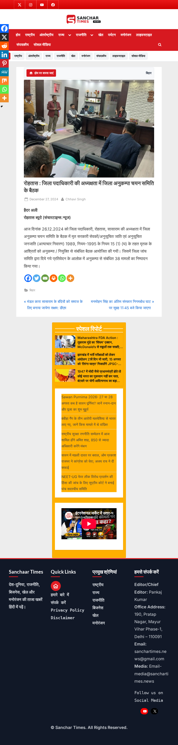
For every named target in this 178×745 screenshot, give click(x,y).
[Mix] (4, 80)
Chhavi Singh (76, 199)
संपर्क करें (58, 602)
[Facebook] (28, 278)
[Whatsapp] (62, 278)
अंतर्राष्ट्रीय (46, 35)
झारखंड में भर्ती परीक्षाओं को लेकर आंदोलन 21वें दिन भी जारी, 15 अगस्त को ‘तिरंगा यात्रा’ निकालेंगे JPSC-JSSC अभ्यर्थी (99, 359)
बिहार (149, 73)
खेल (100, 35)
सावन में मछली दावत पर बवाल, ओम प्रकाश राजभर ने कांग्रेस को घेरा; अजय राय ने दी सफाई (88, 461)
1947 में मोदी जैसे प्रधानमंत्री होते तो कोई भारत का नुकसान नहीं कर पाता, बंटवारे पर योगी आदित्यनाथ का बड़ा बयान (99, 376)
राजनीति (81, 35)
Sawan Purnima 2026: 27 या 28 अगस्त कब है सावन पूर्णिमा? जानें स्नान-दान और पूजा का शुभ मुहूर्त (88, 403)
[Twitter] (36, 278)
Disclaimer (63, 617)
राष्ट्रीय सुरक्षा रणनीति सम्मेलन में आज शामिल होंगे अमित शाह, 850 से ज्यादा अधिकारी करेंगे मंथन (85, 440)
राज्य (61, 35)
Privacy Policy (67, 610)
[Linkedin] (4, 54)
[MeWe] (4, 72)
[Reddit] (4, 45)
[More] (70, 278)
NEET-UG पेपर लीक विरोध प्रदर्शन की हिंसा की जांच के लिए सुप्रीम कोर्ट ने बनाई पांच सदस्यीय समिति (87, 483)
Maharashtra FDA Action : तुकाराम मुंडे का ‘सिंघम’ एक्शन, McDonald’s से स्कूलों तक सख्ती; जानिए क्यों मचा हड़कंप (98, 342)
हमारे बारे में (60, 594)
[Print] (53, 278)
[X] (4, 37)
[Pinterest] (4, 63)
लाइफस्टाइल (144, 35)
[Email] (45, 278)
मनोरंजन (126, 35)
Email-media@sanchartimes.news (151, 674)
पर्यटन (112, 35)
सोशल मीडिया (42, 44)
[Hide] (1, 106)
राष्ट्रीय (30, 35)
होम (18, 35)
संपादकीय (22, 44)
